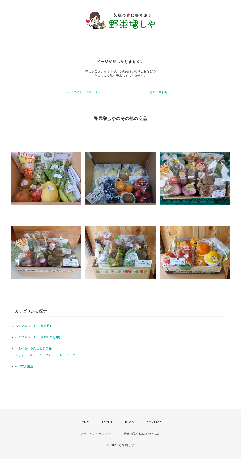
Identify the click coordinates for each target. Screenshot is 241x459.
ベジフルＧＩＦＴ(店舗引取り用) (37, 337)
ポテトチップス (40, 355)
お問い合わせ (158, 92)
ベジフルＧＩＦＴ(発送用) (33, 326)
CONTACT (154, 422)
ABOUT (107, 422)
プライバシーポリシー (95, 433)
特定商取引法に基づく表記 (142, 433)
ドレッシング (66, 355)
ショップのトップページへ (82, 92)
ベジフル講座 (24, 366)
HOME (84, 422)
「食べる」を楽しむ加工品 (33, 348)
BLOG (129, 422)
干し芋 (19, 355)
